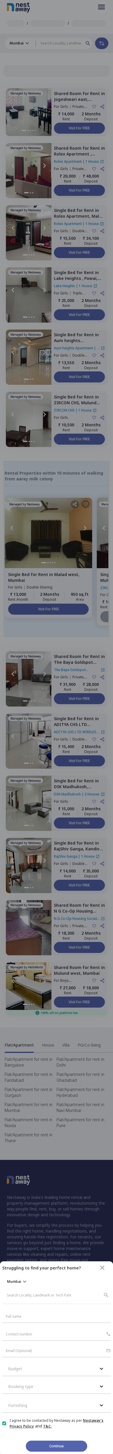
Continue (56, 1446)
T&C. (47, 1426)
